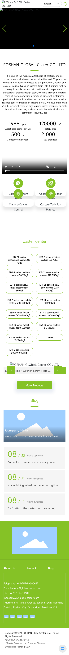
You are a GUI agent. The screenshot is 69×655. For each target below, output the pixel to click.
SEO (28, 646)
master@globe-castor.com (25, 588)
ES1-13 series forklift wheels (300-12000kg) (19, 314)
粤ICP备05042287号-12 (17, 639)
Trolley (50, 337)
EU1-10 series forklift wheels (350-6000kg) (19, 326)
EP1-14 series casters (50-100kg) (50, 301)
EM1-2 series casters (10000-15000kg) (19, 351)
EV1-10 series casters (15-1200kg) (49, 326)
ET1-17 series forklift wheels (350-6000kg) (49, 314)
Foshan (20, 646)
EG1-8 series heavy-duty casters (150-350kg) (19, 287)
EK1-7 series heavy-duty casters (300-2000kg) (19, 301)
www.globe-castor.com (26, 597)
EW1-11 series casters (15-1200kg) (19, 339)
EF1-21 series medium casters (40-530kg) (49, 274)
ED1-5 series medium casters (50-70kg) (19, 274)
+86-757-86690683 (27, 583)
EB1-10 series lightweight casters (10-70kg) (19, 260)
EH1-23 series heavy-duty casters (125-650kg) (49, 287)
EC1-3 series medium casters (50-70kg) (49, 258)
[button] (33, 46)
